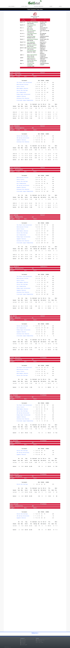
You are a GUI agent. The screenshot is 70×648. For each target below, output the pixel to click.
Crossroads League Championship (24, 100)
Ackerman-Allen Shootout (32, 60)
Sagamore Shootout (30, 57)
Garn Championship (31, 42)
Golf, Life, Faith (39, 642)
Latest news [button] (24, 6)
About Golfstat (39, 641)
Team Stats (40, 9)
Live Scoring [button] (11, 6)
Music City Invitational (31, 30)
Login (60, 6)
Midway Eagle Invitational (32, 54)
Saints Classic (29, 27)
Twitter (22, 641)
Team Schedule (31, 9)
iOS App (22, 643)
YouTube (22, 642)
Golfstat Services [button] (38, 6)
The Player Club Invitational (32, 22)
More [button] (51, 6)
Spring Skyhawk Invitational (32, 39)
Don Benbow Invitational (31, 44)
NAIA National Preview (31, 24)
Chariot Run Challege (31, 36)
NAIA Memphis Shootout (32, 33)
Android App (23, 644)
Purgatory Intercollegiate (31, 47)
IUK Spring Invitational (31, 50)
